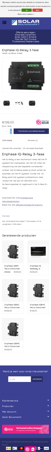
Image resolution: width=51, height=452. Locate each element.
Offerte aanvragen (25, 32)
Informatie (7, 140)
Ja (27, 10)
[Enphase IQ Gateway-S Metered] (38, 252)
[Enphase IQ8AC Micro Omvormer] (12, 290)
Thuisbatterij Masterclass (25, 41)
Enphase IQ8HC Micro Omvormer (37, 306)
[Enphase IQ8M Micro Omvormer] (12, 252)
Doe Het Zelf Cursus (25, 39)
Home (4, 53)
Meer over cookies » (26, 14)
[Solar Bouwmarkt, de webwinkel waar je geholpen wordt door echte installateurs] (30, 22)
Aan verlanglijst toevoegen (13, 221)
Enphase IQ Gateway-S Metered (35, 267)
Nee (37, 10)
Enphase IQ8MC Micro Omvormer (12, 344)
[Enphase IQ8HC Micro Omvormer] (38, 290)
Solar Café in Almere (25, 37)
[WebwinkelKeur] (25, 429)
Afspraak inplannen (25, 34)
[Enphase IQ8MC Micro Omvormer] (12, 329)
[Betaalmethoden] (8, 448)
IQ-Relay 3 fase (15, 53)
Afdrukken (17, 224)
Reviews (33, 140)
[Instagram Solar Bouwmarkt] (30, 388)
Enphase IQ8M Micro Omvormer (12, 267)
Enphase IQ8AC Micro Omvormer (12, 306)
